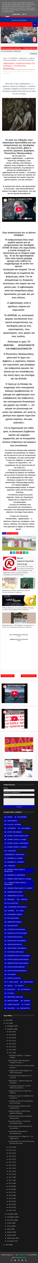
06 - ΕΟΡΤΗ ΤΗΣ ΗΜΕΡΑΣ (13, 832)
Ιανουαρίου (10, 1241)
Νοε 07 (11, 1192)
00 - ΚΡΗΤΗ (8, 817)
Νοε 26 (11, 1044)
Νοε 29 (11, 1035)
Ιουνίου (9, 1226)
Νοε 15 (11, 1168)
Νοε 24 (11, 1050)
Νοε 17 (11, 1162)
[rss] (26, 1260)
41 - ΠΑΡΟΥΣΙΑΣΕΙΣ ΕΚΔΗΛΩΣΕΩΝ (16, 959)
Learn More (16, 14)
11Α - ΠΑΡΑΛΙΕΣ (10, 851)
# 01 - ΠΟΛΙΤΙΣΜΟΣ (12, 533)
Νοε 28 (11, 1038)
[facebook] (11, 1260)
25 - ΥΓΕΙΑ (20, 911)
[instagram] (18, 1260)
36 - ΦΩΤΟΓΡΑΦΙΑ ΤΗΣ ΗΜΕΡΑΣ (15, 948)
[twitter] (15, 1260)
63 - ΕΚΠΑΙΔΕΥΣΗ (23, 1008)
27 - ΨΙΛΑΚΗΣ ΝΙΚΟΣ (11, 918)
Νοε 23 (11, 1053)
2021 (7, 1023)
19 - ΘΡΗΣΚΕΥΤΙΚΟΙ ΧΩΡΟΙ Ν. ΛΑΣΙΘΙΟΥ (18, 888)
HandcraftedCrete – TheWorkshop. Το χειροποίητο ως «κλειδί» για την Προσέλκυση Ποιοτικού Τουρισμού (18, 626)
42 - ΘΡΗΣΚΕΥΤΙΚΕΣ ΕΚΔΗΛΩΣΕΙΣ (16, 963)
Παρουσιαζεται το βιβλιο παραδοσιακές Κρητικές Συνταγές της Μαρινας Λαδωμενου (16, 591)
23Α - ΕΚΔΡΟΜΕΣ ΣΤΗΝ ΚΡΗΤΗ (15, 907)
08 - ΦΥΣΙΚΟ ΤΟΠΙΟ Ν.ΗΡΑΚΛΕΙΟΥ (16, 836)
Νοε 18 (11, 1159)
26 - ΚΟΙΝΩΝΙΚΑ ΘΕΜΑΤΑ (13, 914)
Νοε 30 (11, 1031)
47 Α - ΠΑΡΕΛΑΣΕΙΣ (11, 982)
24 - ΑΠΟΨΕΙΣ (9, 911)
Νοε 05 (11, 1198)
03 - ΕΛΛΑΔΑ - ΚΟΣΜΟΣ (12, 824)
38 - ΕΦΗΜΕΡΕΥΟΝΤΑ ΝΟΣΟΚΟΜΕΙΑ (17, 956)
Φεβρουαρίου (11, 1238)
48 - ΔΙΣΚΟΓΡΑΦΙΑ (26, 982)
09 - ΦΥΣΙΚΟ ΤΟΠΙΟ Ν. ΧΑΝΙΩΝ (15, 839)
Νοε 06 (11, 1195)
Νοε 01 (11, 1210)
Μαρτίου (10, 1235)
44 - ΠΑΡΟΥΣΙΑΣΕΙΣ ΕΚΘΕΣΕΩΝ (15, 971)
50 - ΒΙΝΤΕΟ (19, 986)
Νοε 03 (11, 1204)
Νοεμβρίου (10, 1029)
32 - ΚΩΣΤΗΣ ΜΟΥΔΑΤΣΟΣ (13, 937)
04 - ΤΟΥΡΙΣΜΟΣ (10, 828)
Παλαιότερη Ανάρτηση (28, 676)
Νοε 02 (11, 1207)
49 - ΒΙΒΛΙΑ (8, 986)
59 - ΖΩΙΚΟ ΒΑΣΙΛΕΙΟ (11, 1004)
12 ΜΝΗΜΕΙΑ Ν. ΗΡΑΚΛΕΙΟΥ (14, 854)
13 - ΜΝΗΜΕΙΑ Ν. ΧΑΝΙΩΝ (13, 858)
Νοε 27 (11, 1041)
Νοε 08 (11, 1189)
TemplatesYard (22, 1255)
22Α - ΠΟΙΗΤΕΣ (22, 899)
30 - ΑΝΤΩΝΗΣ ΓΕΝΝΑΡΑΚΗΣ (14, 929)
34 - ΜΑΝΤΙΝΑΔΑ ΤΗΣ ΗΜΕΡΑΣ (15, 941)
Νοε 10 (11, 1183)
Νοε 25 (11, 1046)
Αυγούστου (11, 1220)
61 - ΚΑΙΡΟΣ (26, 1004)
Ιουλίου (9, 1223)
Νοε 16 (11, 1165)
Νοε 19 (11, 1156)
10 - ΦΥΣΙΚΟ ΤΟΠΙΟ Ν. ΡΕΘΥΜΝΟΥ (16, 843)
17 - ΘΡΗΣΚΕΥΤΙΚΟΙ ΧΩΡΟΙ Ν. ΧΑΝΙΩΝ (17, 879)
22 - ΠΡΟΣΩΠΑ (9, 899)
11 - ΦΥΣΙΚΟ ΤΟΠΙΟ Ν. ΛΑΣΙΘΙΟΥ (15, 847)
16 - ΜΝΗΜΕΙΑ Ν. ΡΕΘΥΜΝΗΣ (14, 875)
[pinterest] (22, 1260)
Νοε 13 (11, 1174)
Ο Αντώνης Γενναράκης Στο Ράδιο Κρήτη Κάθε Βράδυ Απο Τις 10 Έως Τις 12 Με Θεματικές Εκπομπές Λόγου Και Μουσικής (19, 754)
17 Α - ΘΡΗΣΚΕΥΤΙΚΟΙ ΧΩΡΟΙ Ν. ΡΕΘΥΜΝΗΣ (15, 883)
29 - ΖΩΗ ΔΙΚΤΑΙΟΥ (11, 926)
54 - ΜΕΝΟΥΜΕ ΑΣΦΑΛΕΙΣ (13, 997)
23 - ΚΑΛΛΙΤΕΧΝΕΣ (11, 903)
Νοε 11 (11, 1180)
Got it (24, 14)
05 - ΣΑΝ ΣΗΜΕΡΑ (24, 828)
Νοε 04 (11, 1201)
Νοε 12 (11, 1177)
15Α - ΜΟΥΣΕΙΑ (9, 866)
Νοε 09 (11, 1186)
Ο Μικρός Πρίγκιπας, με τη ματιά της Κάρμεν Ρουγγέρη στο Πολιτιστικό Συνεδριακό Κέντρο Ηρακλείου (18, 609)
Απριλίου (10, 1232)
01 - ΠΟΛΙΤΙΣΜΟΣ (12, 58)
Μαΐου (9, 1229)
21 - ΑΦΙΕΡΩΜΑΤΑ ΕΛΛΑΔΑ (14, 896)
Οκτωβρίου (10, 1214)
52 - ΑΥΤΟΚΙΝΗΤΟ (24, 989)
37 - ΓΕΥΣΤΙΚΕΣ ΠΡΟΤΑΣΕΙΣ (14, 952)
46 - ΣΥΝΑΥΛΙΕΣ (10, 974)
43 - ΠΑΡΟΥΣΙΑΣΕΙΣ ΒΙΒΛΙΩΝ (14, 967)
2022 (7, 1020)
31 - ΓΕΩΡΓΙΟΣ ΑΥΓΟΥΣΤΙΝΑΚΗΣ (15, 933)
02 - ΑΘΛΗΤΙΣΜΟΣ (10, 821)
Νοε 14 (11, 1171)
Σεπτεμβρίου (11, 1217)
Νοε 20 (11, 1153)
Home (4, 58)
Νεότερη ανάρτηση (7, 676)
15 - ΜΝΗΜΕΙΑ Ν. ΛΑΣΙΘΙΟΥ (14, 862)
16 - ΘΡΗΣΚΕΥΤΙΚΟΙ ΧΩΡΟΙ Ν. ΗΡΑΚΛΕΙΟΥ (14, 870)
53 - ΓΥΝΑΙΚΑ (9, 993)
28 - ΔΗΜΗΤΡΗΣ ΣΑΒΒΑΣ (13, 922)
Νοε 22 (11, 1147)
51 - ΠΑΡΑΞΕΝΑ (9, 989)
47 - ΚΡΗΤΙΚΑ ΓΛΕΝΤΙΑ (12, 978)
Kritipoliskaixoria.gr (20, 1257)
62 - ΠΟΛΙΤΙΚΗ (9, 1008)
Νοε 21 (11, 1150)
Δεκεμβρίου (11, 1026)
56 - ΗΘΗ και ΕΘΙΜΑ (11, 1001)
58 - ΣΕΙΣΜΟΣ (25, 1001)
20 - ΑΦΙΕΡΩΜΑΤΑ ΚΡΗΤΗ (13, 892)
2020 (7, 1245)
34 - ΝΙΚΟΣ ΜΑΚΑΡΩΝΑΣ (13, 944)
